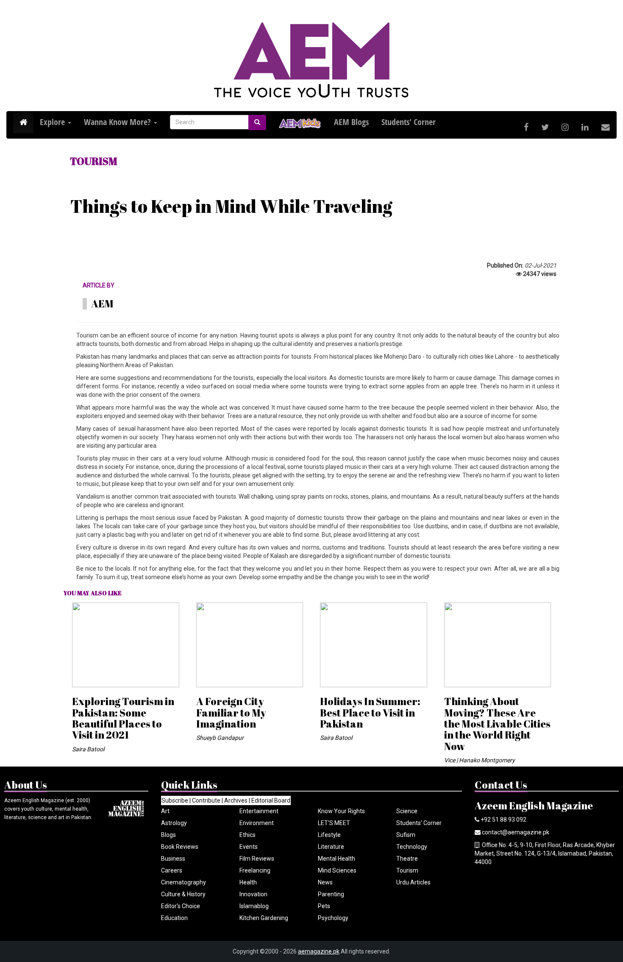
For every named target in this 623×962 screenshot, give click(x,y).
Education (174, 918)
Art (165, 811)
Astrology (174, 823)
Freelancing (254, 870)
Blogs (168, 834)
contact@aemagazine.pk (515, 832)
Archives (236, 800)
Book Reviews (179, 846)
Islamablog (254, 906)
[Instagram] (565, 127)
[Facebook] (526, 127)
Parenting (331, 894)
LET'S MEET (334, 823)
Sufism (405, 834)
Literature (331, 846)
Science (406, 811)
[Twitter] (545, 127)
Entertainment (258, 811)
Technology (411, 846)
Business (173, 858)
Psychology (333, 918)
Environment (256, 823)
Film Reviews (256, 858)
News (325, 882)
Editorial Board (270, 800)
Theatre (407, 858)
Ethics (247, 834)
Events (248, 846)
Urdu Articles (413, 882)
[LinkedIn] (585, 127)
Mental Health (336, 858)
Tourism (407, 870)
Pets (324, 906)
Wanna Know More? (118, 122)
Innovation (253, 894)
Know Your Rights (341, 811)
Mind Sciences (337, 870)
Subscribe (174, 800)
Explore (53, 122)
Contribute (206, 800)
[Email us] (605, 127)
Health (248, 882)
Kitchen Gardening (263, 918)
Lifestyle (329, 834)
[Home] (23, 122)
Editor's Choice (180, 906)
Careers (171, 870)
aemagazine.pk (318, 951)
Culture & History (183, 894)
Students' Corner (419, 823)
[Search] (257, 122)
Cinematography (183, 882)
